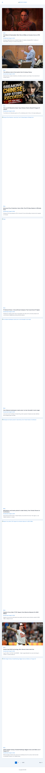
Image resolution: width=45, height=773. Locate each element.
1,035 (23, 762)
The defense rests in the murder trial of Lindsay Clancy (17, 72)
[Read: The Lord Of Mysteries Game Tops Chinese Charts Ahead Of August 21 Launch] (22, 92)
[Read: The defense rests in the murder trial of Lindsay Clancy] (22, 56)
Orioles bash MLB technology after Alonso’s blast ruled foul (18, 649)
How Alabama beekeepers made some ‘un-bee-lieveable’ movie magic (21, 410)
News (4, 70)
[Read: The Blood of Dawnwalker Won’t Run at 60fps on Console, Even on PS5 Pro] (22, 19)
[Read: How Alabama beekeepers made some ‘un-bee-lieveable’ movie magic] (22, 362)
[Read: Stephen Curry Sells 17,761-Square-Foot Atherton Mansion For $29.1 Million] (22, 564)
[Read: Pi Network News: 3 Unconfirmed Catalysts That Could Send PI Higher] (22, 262)
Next (40, 762)
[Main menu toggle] (2, 2)
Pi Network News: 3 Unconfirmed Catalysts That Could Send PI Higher (21, 310)
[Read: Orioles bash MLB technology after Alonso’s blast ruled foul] (22, 633)
